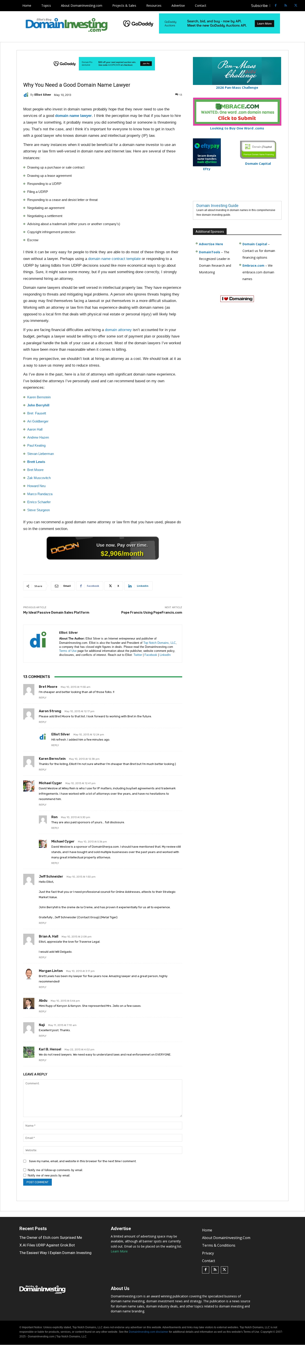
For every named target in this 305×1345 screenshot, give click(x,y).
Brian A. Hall (48, 936)
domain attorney (118, 330)
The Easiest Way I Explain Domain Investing (55, 1252)
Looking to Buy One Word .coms (237, 128)
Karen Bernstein (39, 397)
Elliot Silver (42, 94)
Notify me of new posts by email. (49, 1175)
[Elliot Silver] (26, 95)
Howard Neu (36, 486)
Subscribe (259, 5)
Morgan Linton (51, 971)
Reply (42, 697)
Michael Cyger (50, 783)
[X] (296, 6)
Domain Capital (254, 244)
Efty (206, 169)
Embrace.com (253, 265)
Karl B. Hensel (50, 1049)
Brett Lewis (36, 462)
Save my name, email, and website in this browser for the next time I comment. (82, 1161)
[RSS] (286, 6)
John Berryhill (38, 405)
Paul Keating (36, 445)
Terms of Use (68, 650)
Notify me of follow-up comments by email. (55, 1170)
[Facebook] (276, 6)
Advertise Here (211, 244)
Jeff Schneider (51, 876)
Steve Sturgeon (38, 510)
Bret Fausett (36, 413)
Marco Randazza (39, 494)
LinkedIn (165, 655)
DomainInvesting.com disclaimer (148, 1332)
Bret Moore (35, 470)
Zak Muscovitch (39, 478)
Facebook (150, 655)
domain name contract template (114, 259)
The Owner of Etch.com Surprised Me (50, 1237)
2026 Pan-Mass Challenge (237, 87)
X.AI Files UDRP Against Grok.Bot (47, 1245)
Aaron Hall (34, 429)
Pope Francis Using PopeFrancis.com (151, 612)
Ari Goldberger (37, 421)
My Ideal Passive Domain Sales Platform (56, 612)
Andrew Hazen (38, 437)
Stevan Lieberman (40, 454)
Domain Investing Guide (217, 205)
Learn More (119, 1251)
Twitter (138, 655)
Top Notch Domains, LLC (159, 642)
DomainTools (209, 252)
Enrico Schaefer (39, 502)
